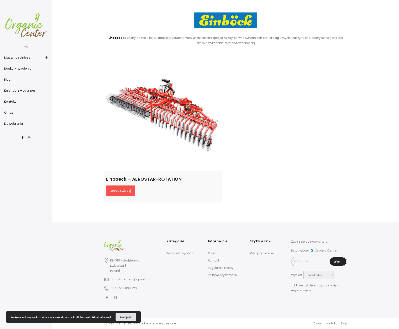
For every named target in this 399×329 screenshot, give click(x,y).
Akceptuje (126, 317)
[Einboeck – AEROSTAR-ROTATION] (163, 112)
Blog (344, 323)
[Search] (26, 45)
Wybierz (297, 275)
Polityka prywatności (223, 275)
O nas (212, 253)
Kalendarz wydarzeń (180, 253)
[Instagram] (116, 297)
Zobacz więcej (120, 191)
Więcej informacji (101, 317)
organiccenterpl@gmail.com (132, 279)
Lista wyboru (300, 250)
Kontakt (213, 260)
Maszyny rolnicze (262, 253)
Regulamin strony (220, 268)
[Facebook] (107, 297)
